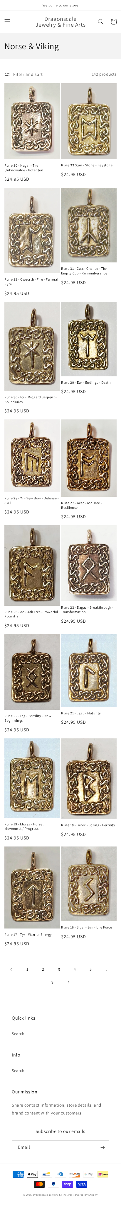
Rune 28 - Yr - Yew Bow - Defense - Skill (31, 500)
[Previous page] (11, 969)
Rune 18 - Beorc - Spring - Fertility (88, 825)
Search (18, 1033)
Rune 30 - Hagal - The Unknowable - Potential (23, 167)
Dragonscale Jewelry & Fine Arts (52, 1194)
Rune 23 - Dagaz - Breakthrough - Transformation (87, 609)
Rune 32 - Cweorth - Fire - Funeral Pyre (31, 281)
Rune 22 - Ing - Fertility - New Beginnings (28, 718)
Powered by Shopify (85, 1194)
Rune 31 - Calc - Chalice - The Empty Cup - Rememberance (84, 270)
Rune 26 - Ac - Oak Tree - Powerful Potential (31, 614)
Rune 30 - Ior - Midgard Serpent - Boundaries (30, 399)
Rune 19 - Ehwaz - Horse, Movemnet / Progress (23, 826)
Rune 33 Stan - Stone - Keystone (87, 165)
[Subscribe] (102, 1147)
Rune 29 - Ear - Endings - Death (86, 382)
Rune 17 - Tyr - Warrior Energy (28, 934)
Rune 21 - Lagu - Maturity (81, 713)
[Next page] (68, 982)
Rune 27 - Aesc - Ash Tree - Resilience (81, 505)
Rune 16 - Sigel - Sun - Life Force (86, 927)
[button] (7, 21)
